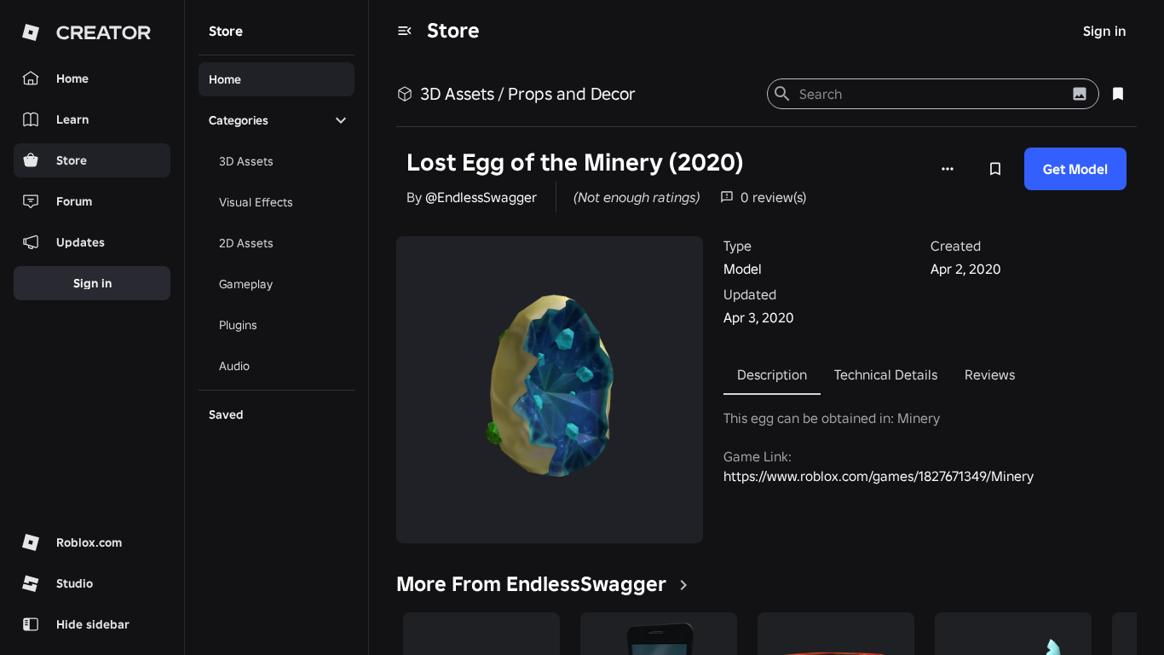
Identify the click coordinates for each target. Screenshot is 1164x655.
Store (453, 30)
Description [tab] (772, 374)
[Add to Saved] (995, 169)
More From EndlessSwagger (531, 584)
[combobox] (930, 94)
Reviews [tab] (990, 374)
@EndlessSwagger (481, 197)
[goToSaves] (1118, 94)
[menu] (404, 30)
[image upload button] (1080, 94)
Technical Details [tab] (885, 374)
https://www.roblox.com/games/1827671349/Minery (878, 475)
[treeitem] (276, 79)
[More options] (947, 169)
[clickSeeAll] (683, 585)
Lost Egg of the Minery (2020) (574, 162)
